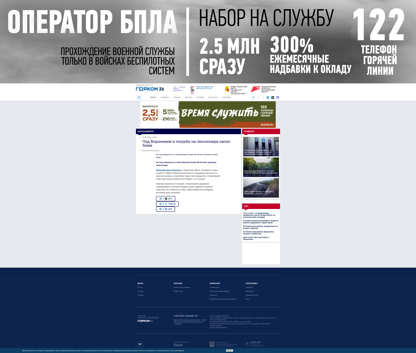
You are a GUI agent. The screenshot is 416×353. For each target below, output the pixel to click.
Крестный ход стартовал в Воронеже (256, 238)
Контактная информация (220, 291)
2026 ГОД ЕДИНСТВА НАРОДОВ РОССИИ (204, 87)
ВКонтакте (250, 291)
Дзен (248, 299)
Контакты (213, 97)
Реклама (227, 97)
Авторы (188, 97)
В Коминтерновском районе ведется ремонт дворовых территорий (261, 222)
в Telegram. (169, 204)
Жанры (177, 97)
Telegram (249, 287)
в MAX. (168, 209)
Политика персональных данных (223, 299)
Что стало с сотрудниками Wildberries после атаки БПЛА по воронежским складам (259, 215)
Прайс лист (178, 291)
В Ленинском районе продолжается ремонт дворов (260, 227)
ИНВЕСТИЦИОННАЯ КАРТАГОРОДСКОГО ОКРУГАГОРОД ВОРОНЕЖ (239, 90)
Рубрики (165, 97)
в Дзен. (168, 199)
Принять (229, 350)
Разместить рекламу (182, 287)
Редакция (213, 295)
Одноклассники (252, 295)
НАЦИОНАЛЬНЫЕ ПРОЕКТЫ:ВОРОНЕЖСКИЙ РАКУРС (268, 89)
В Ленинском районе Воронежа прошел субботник (258, 233)
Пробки (200, 97)
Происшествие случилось (168, 170)
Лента (153, 97)
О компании (214, 287)
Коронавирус (146, 131)
